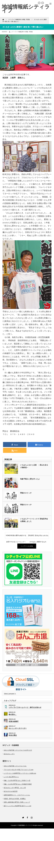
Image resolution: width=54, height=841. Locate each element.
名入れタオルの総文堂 (10, 791)
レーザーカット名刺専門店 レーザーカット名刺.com (20, 773)
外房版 (26, 31)
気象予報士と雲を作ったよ (30, 479)
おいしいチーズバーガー (18, 728)
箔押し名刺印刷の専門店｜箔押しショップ (17, 802)
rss (39, 3)
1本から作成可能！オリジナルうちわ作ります (18, 750)
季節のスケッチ (26, 493)
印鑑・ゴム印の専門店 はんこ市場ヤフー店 (17, 780)
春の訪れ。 (13, 714)
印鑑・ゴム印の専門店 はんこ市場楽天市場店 (18, 784)
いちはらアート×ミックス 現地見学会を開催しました (34, 520)
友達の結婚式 (13, 721)
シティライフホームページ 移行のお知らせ (25, 707)
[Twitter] (23, 817)
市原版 (31, 31)
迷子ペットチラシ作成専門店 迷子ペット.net (17, 806)
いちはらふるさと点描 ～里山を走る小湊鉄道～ (34, 466)
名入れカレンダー (9, 754)
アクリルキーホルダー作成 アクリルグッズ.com (18, 769)
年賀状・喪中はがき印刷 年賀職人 (15, 798)
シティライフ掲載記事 (17, 31)
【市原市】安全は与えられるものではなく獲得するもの (37, 537)
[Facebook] (27, 817)
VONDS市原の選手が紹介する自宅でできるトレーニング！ (16, 537)
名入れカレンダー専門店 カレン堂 (15, 787)
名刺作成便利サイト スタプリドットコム (17, 795)
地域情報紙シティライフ (25, 825)
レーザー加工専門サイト (11, 777)
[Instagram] (31, 817)
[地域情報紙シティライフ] (26, 8)
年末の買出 (13, 735)
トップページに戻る (27, 546)
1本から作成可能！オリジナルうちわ (15, 766)
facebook (42, 3)
